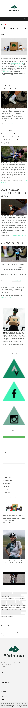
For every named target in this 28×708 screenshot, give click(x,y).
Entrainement (11, 598)
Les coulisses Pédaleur (8, 480)
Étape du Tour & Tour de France (9, 471)
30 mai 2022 (4, 34)
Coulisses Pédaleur (5, 596)
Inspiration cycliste (7, 477)
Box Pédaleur (5, 24)
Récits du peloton (6, 489)
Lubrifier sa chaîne (5, 605)
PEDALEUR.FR (6, 71)
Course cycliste (13, 596)
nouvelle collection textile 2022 (17, 63)
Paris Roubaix (18, 607)
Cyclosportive (4, 598)
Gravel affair (23, 600)
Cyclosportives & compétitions (9, 459)
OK (20, 706)
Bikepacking (5, 449)
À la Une (4, 446)
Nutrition (18, 605)
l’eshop (18, 66)
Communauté (18, 594)
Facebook (3, 691)
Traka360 (12, 614)
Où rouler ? (23, 605)
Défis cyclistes (6, 465)
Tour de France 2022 (5, 614)
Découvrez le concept (7, 522)
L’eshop (3, 675)
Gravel (17, 600)
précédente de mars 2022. (7, 297)
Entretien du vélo (6, 468)
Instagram (3, 694)
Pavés (24, 607)
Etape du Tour (12, 600)
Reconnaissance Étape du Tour (7, 609)
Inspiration (3, 603)
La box (2, 672)
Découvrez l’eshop (7, 564)
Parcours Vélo (12, 607)
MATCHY (3, 69)
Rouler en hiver (18, 609)
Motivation (12, 605)
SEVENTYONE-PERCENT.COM (19, 235)
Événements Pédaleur (7, 474)
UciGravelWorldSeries (19, 614)
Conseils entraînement (8, 455)
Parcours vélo (6, 486)
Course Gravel (21, 596)
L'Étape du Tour (19, 603)
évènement (10, 616)
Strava (2, 696)
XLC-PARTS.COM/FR (16, 280)
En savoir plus (15, 706)
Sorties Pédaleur (6, 492)
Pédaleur (4, 332)
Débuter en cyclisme (7, 462)
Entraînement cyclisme (20, 598)
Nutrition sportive (6, 483)
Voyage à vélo (4, 616)
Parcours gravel (4, 607)
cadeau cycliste (11, 594)
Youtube (3, 699)
